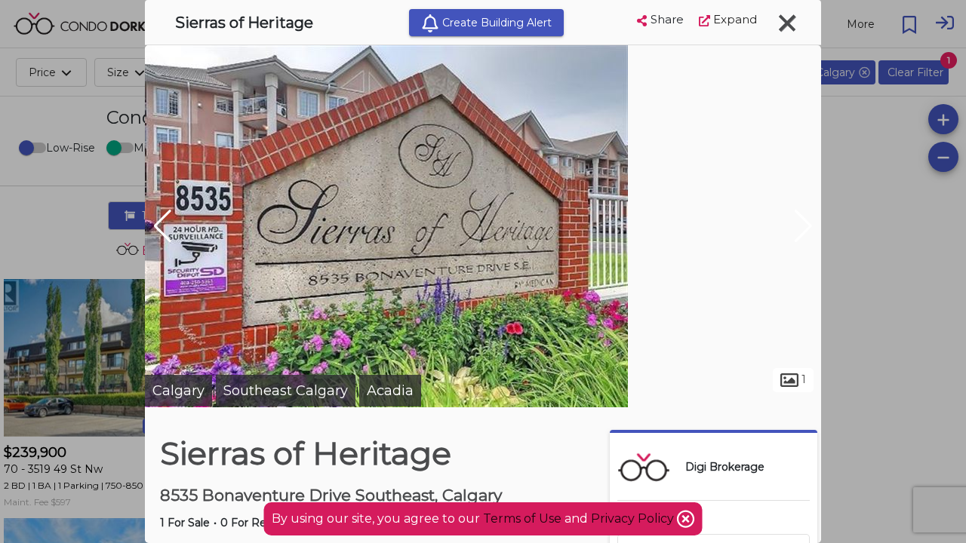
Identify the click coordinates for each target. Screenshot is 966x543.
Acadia (390, 390)
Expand (733, 19)
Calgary (178, 390)
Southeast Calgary (285, 390)
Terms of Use (522, 518)
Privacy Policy (634, 518)
